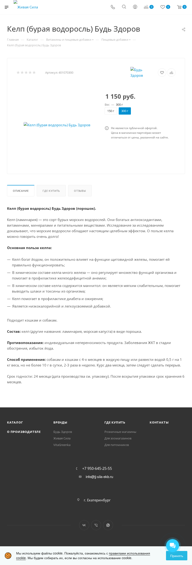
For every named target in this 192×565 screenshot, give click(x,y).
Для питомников (116, 445)
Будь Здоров (62, 432)
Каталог (15, 422)
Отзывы (80, 190)
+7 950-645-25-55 (97, 468)
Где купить (51, 190)
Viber (96, 525)
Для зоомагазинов (117, 438)
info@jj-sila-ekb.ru (99, 476)
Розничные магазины (120, 432)
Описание (21, 190)
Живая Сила (61, 438)
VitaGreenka (61, 445)
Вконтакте (84, 525)
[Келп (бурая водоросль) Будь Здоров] (57, 125)
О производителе (24, 432)
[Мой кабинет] (135, 7)
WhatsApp (108, 525)
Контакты (159, 422)
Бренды (60, 422)
